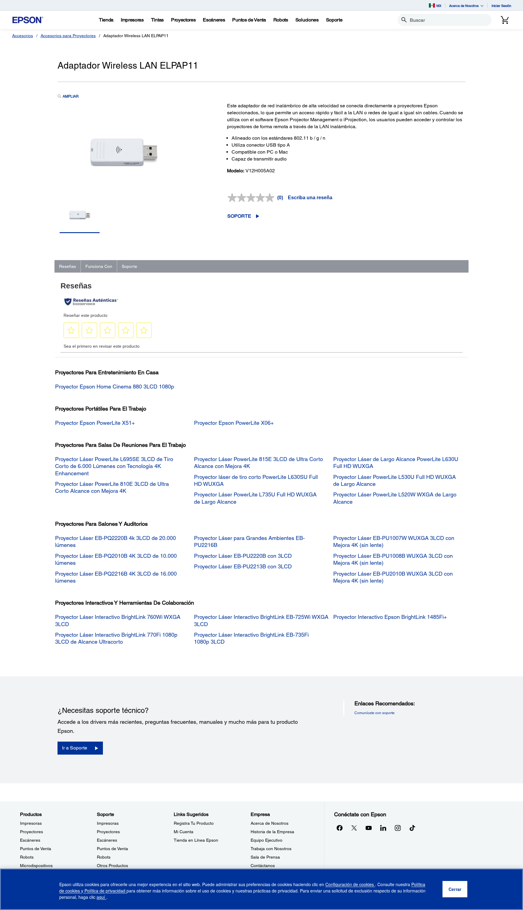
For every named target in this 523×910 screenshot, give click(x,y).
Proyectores (31, 831)
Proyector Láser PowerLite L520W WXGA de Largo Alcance (394, 498)
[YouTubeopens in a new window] (368, 827)
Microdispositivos (36, 865)
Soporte (239, 216)
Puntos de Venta (35, 848)
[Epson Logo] (28, 20)
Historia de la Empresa (272, 831)
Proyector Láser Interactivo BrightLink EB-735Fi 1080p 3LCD (251, 638)
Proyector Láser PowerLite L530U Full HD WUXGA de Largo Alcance (394, 480)
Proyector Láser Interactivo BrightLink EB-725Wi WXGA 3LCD (261, 620)
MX (438, 6)
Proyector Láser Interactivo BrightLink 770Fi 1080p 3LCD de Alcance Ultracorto (116, 638)
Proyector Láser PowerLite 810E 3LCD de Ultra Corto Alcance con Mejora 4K (112, 487)
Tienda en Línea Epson (196, 840)
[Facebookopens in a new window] (339, 827)
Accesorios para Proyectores (68, 35)
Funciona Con (98, 266)
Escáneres (30, 840)
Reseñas (67, 266)
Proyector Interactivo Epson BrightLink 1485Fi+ (390, 617)
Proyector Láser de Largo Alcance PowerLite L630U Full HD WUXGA (395, 462)
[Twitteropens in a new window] (354, 827)
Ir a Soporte (74, 748)
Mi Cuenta (183, 831)
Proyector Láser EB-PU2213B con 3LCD (243, 566)
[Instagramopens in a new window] (397, 827)
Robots (27, 857)
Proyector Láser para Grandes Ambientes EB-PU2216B (249, 541)
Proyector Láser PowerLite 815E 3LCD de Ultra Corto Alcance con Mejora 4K (258, 462)
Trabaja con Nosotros (271, 848)
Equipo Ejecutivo (266, 840)
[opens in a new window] (412, 827)
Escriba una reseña (310, 197)
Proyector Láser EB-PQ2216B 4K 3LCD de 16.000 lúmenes (116, 577)
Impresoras (31, 823)
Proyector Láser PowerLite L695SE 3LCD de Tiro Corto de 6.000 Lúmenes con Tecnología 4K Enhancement (114, 466)
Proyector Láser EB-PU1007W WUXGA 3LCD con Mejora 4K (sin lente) (393, 541)
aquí (101, 897)
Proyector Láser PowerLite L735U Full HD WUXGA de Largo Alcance (255, 498)
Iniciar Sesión (501, 6)
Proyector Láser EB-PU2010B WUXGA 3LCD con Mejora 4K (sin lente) (393, 577)
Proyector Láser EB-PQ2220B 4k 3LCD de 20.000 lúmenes (115, 541)
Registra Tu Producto (194, 823)
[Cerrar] (454, 889)
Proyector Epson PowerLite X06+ (234, 423)
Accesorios (22, 35)
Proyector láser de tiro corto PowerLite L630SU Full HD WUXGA (256, 480)
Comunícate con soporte (374, 713)
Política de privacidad (105, 891)
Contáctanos (263, 865)
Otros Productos (112, 865)
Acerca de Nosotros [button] (464, 6)
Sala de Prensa (265, 857)
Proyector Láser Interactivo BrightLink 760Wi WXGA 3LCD (117, 620)
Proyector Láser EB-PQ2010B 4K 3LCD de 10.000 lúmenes (116, 559)
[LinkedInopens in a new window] (383, 827)
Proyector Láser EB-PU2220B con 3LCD (243, 556)
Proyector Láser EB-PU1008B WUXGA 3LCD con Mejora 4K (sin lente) (393, 559)
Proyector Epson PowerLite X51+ (95, 423)
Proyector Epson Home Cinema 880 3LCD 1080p (114, 386)
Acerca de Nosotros (269, 823)
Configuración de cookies (350, 884)
